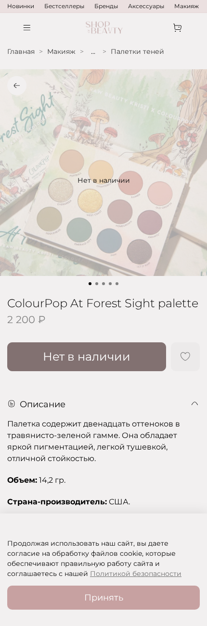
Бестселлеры (64, 6)
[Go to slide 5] (117, 283)
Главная (21, 51)
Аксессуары (146, 6)
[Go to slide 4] (110, 283)
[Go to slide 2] (96, 283)
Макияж (186, 6)
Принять (103, 597)
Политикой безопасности (135, 573)
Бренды (106, 6)
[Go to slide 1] (90, 283)
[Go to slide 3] (103, 283)
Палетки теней (137, 51)
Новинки (20, 6)
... (93, 51)
